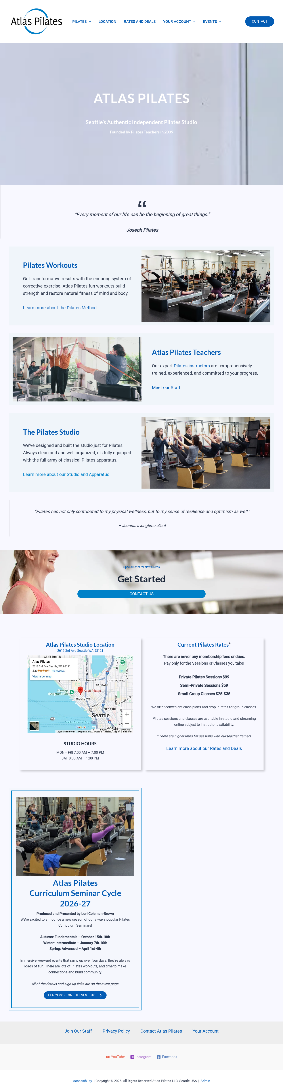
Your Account (177, 21)
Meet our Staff (166, 387)
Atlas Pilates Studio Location (80, 644)
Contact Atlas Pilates (161, 1031)
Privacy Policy (116, 1031)
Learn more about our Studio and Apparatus (66, 474)
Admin (205, 1081)
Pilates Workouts (50, 265)
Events (210, 21)
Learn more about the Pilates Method (60, 307)
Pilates (79, 21)
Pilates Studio (58, 432)
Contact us (142, 593)
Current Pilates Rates (203, 644)
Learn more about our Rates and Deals (204, 748)
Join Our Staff (78, 1031)
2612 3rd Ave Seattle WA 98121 (80, 651)
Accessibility (82, 1081)
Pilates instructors (192, 365)
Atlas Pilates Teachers (186, 352)
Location (107, 21)
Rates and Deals (140, 21)
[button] (89, 21)
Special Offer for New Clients (141, 567)
